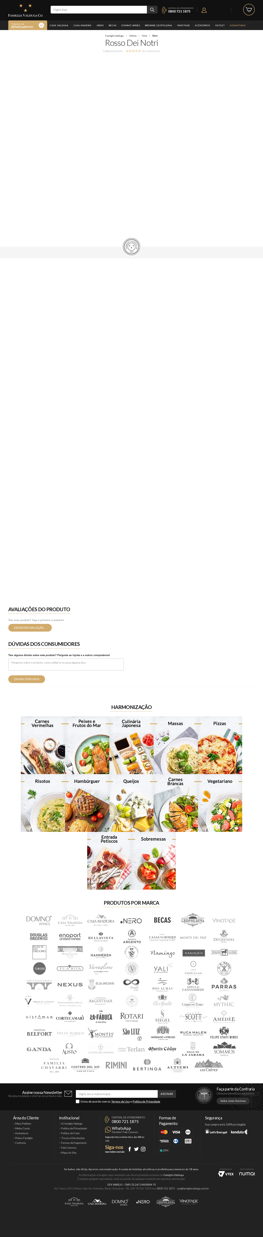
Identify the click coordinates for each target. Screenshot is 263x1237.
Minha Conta (22, 1128)
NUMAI (247, 1173)
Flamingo (162, 952)
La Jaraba (193, 1049)
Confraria (20, 1142)
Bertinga (147, 1066)
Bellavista (100, 936)
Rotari (131, 1017)
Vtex (226, 1174)
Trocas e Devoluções (73, 1138)
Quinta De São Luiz (131, 1033)
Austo (69, 1049)
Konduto (239, 1131)
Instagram (143, 1149)
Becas (112, 25)
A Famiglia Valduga (71, 1123)
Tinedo (39, 968)
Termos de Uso (120, 1101)
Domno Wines (130, 25)
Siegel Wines (162, 1017)
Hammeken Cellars (100, 952)
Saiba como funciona (233, 1100)
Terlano (131, 1049)
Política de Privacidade (146, 1101)
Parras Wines (224, 985)
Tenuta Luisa (131, 1001)
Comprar (140, 203)
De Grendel (224, 936)
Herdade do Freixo (162, 1033)
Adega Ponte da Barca (39, 985)
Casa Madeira (82, 25)
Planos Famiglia (24, 1138)
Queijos (131, 803)
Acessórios (202, 25)
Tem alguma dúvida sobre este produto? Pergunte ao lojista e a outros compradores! (59, 655)
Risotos (43, 803)
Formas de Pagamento (155, 225)
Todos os (22, 25)
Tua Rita (69, 968)
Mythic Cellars (224, 1001)
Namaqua (193, 952)
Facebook (129, 1149)
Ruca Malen (193, 1033)
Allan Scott (193, 1017)
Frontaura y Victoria (69, 952)
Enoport (69, 936)
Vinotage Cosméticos (188, 1201)
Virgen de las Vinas (39, 1001)
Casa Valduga (59, 25)
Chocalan (193, 968)
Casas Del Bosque (162, 936)
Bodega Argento (131, 936)
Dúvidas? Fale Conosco (125, 1132)
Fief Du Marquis (69, 1033)
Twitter (136, 1149)
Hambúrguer (87, 803)
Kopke (224, 968)
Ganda (39, 1049)
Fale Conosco (68, 1147)
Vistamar (39, 1017)
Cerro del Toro (193, 1001)
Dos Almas (162, 985)
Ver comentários (151, 51)
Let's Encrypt (216, 1131)
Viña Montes (100, 1033)
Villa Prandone (100, 1049)
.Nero (100, 25)
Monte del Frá (193, 936)
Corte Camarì (69, 1017)
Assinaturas (238, 25)
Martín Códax (162, 1049)
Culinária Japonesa (131, 745)
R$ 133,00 (114, 194)
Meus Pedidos (23, 1123)
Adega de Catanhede (193, 985)
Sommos (224, 1049)
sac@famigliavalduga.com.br (193, 1188)
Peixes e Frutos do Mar (87, 745)
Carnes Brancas (176, 803)
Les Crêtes (208, 1066)
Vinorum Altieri (177, 1066)
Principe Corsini (131, 952)
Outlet (220, 25)
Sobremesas (154, 861)
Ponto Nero (142, 1201)
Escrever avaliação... (30, 627)
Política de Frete (70, 1133)
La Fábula (100, 1017)
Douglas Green (39, 936)
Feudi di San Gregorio (39, 952)
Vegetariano (220, 803)
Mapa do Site (68, 1152)
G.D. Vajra (100, 985)
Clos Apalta (162, 1001)
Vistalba (131, 968)
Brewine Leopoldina (158, 25)
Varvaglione (100, 968)
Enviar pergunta (26, 679)
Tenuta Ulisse (224, 952)
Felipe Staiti (224, 1033)
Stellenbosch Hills (69, 1001)
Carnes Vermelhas (43, 745)
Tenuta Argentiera (100, 1001)
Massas (176, 745)
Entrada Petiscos (109, 861)
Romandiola (116, 1066)
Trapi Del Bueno (131, 985)
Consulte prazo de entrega (115, 225)
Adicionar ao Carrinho (112, 213)
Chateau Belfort (39, 1033)
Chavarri (54, 1066)
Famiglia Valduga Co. (25, 10)
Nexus (69, 985)
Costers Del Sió (85, 1066)
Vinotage (183, 25)
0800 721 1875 (179, 11)
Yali (162, 968)
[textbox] (99, 9)
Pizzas (220, 745)
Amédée (224, 1017)
